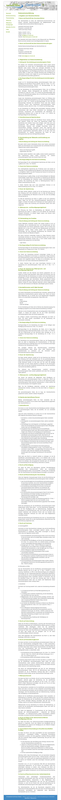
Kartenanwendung (10, 15)
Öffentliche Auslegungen (9, 23)
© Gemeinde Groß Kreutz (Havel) (13, 796)
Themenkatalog (10, 18)
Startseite (8, 13)
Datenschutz (33, 798)
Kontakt (8, 31)
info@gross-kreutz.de (27, 35)
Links (7, 29)
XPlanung (8, 20)
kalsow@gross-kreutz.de (28, 56)
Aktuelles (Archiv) (10, 27)
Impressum (27, 798)
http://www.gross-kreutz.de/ (30, 36)
